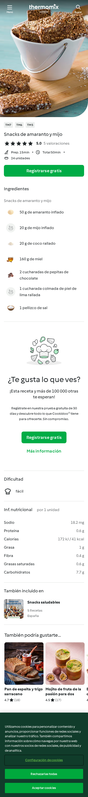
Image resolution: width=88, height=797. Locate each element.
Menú (10, 12)
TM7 (8, 125)
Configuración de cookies (44, 760)
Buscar (78, 12)
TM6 (19, 125)
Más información (44, 451)
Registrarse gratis (44, 170)
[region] (44, 755)
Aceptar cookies (44, 788)
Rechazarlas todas (44, 774)
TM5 (30, 125)
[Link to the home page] (44, 9)
